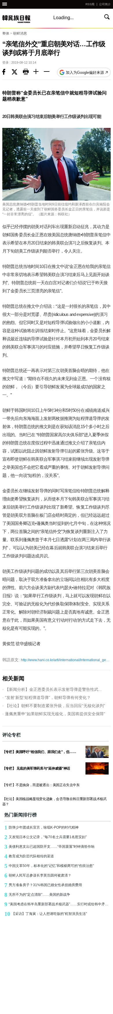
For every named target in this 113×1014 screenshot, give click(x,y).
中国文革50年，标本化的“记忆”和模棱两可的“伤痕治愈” (49, 866)
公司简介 (105, 4)
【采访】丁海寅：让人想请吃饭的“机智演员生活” (45, 914)
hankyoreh (22, 19)
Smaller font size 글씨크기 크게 (38, 72)
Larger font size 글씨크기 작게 (49, 72)
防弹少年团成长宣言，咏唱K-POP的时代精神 (41, 827)
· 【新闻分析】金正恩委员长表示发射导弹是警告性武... (52, 689)
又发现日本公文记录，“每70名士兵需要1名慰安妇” (45, 837)
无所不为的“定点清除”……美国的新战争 (37, 894)
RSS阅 (89, 4)
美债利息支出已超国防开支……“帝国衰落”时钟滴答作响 (49, 846)
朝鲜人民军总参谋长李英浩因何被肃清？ (37, 875)
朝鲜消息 (20, 33)
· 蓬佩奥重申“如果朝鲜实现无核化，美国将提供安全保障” (53, 713)
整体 (5, 33)
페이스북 (7, 72)
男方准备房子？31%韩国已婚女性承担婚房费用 (43, 885)
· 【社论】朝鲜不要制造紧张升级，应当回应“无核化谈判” (53, 705)
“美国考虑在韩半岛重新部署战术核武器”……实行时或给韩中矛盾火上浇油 (57, 904)
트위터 (17, 72)
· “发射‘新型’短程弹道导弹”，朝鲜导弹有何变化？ (46, 697)
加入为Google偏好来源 (85, 72)
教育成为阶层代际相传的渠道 (29, 856)
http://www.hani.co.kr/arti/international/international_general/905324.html (56, 659)
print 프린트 (28, 72)
